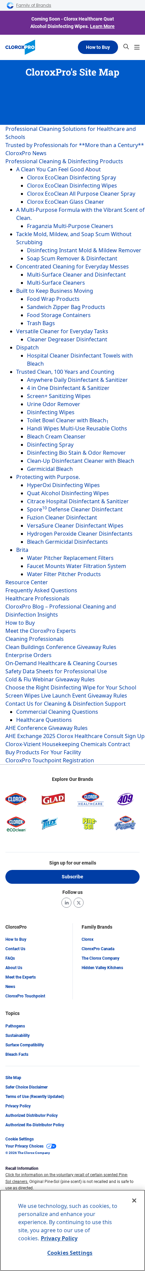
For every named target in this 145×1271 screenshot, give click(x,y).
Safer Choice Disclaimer (26, 1087)
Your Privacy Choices (24, 1146)
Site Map (13, 1077)
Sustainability (17, 1035)
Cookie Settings (19, 1139)
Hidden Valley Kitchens (102, 967)
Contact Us (15, 949)
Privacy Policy (18, 1106)
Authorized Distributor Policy (31, 1115)
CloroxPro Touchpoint (25, 996)
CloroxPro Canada (98, 949)
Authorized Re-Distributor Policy (34, 1125)
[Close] (134, 1200)
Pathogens (15, 1026)
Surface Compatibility (24, 1045)
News (10, 986)
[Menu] (137, 47)
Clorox (87, 939)
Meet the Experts (20, 977)
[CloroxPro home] (20, 47)
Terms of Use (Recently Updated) (34, 1096)
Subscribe (72, 876)
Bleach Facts (16, 1054)
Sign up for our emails (72, 863)
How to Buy (98, 47)
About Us (13, 967)
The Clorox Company (100, 958)
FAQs (10, 958)
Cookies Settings (70, 1252)
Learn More (102, 26)
